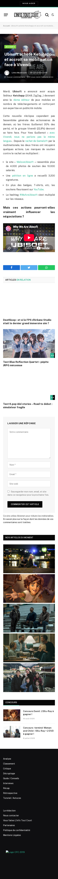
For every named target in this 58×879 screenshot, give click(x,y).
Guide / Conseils (11, 778)
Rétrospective (10, 793)
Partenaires (9, 825)
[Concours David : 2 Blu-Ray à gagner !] (11, 715)
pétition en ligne (22, 175)
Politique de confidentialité (16, 830)
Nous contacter (11, 815)
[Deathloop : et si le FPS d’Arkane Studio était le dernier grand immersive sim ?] (29, 301)
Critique (7, 768)
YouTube (39, 189)
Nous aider (29, 3)
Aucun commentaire (16, 77)
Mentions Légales (12, 835)
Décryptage (9, 773)
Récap (6, 788)
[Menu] (6, 14)
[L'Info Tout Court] (27, 15)
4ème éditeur (21, 99)
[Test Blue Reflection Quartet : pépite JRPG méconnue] (29, 343)
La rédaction (9, 810)
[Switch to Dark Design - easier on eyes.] (52, 14)
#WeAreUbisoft (29, 194)
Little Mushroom (19, 73)
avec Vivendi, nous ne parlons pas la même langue (29, 136)
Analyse (7, 759)
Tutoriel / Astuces (12, 798)
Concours (11, 702)
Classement (9, 763)
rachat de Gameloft (36, 141)
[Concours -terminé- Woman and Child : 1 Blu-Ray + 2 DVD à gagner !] (11, 732)
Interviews (8, 783)
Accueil (6, 26)
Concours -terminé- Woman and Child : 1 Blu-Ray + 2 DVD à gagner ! (38, 731)
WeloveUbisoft (25, 162)
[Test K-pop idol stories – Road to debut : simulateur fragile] (29, 385)
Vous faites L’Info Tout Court (17, 820)
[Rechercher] (47, 14)
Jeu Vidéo (10, 47)
